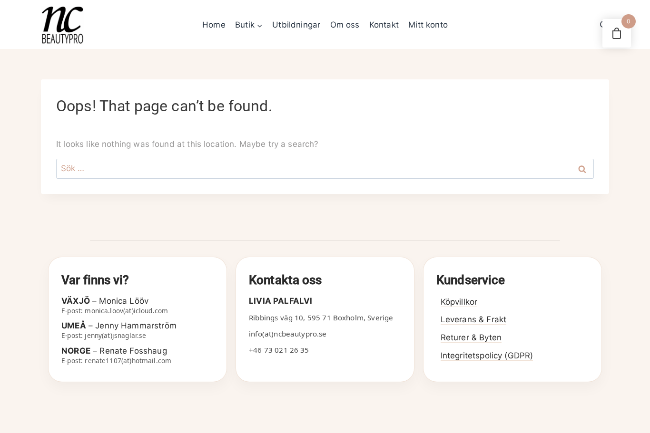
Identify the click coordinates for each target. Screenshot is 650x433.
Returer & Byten (471, 337)
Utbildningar (296, 24)
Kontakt (384, 24)
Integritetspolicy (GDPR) (487, 355)
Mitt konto (428, 24)
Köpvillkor (459, 302)
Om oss (345, 24)
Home (214, 24)
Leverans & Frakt (473, 319)
